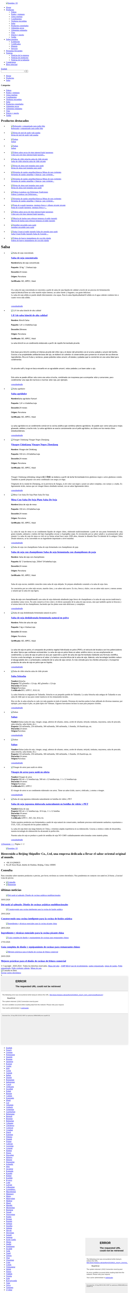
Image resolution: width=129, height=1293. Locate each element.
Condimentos (16, 19)
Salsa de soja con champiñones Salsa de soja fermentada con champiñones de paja (53, 552)
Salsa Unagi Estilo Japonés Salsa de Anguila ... (29, 234)
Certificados (16, 44)
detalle (20, 306)
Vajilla (13, 37)
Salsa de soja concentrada (24, 258)
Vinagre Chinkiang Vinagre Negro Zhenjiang (34, 444)
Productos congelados (19, 26)
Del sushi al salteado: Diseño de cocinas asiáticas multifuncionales (34, 904)
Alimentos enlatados (19, 30)
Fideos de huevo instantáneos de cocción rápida (30, 240)
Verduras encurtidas (19, 21)
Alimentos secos (17, 28)
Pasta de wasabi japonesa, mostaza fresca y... (29, 207)
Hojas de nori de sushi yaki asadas (24, 135)
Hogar (8, 7)
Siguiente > (7, 844)
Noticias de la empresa (20, 55)
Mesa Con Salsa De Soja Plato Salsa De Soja (34, 499)
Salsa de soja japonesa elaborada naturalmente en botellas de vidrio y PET (49, 804)
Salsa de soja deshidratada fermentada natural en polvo (40, 617)
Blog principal (11, 64)
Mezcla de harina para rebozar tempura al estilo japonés (33, 221)
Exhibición (15, 42)
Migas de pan (36, 968)
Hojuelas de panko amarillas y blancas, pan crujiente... (32, 174)
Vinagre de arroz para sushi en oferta (30, 772)
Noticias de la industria (20, 60)
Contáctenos (11, 62)
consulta (14, 306)
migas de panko (111, 966)
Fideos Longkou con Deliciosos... (24, 194)
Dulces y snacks (17, 35)
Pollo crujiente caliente (21, 968)
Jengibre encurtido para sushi (22, 227)
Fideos (13, 12)
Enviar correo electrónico (11, 973)
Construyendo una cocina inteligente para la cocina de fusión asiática (36, 918)
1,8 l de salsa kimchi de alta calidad (29, 315)
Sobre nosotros (12, 39)
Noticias (9, 53)
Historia (14, 46)
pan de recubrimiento (79, 966)
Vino (13, 32)
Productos (10, 10)
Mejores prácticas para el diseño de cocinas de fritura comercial (33, 961)
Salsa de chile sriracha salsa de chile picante (28, 161)
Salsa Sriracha (18, 676)
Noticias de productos (19, 58)
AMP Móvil (65, 966)
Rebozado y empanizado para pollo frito (27, 128)
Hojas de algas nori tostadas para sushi (26, 168)
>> (13, 844)
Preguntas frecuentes (14, 51)
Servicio (14, 48)
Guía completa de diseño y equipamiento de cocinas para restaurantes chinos (40, 947)
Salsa (13, 23)
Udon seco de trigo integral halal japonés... (28, 155)
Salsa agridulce (19, 393)
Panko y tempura (18, 14)
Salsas (13, 141)
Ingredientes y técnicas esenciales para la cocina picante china (32, 932)
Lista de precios (7, 878)
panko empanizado (96, 966)
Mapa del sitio (53, 966)
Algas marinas (16, 16)
